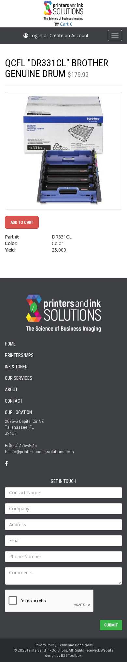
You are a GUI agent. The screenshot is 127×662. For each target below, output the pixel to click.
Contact (13, 401)
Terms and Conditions (75, 645)
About (11, 389)
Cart (66, 24)
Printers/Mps (19, 355)
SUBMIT (111, 625)
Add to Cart (21, 222)
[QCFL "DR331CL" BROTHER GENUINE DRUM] (63, 150)
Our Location (18, 412)
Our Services (18, 378)
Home (10, 343)
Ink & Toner (16, 366)
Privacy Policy (45, 645)
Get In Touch (63, 481)
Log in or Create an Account (58, 35)
